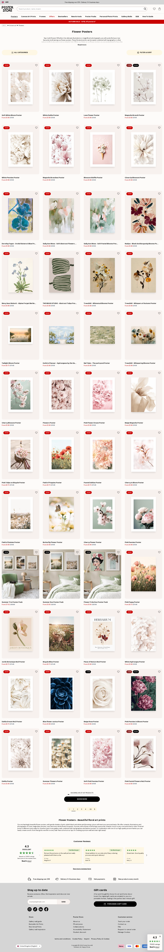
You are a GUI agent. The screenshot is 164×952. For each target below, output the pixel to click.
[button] (154, 942)
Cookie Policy (77, 939)
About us (76, 921)
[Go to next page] (95, 809)
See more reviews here (82, 869)
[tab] (154, 9)
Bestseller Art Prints (36, 924)
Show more (82, 799)
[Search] (145, 9)
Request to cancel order (127, 929)
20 (91, 809)
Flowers (21, 25)
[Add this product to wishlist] (36, 65)
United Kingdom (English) (28, 946)
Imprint (86, 939)
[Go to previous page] (69, 809)
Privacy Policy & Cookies (100, 939)
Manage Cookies (124, 932)
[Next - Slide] (146, 855)
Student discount (79, 932)
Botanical (12, 25)
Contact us (122, 924)
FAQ (119, 927)
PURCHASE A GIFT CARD (117, 904)
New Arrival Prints (35, 927)
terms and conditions (63, 939)
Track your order (124, 921)
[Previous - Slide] (40, 855)
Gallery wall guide (35, 921)
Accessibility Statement (82, 929)
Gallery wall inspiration (37, 929)
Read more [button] (82, 45)
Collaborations (78, 927)
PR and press (78, 924)
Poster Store (87, 945)
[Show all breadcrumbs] (4, 25)
